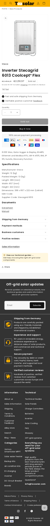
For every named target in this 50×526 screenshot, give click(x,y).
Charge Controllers (34, 409)
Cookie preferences (35, 505)
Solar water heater (13, 456)
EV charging (10, 471)
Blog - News (10, 438)
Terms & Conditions (9, 415)
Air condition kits (12, 466)
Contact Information (13, 505)
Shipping (24, 85)
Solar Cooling (31, 423)
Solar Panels (31, 404)
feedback (37, 101)
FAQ (27, 428)
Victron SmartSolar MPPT (12, 450)
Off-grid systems (33, 438)
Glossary (29, 433)
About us (8, 399)
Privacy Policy (27, 496)
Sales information (13, 404)
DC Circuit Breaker (13, 481)
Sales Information (11, 246)
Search (7, 433)
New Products (16, 9)
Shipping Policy (30, 501)
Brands (7, 485)
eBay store (9, 428)
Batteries (29, 414)
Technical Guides (33, 399)
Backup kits (9, 461)
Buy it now (25, 128)
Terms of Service (11, 501)
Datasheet (7, 207)
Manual (5, 211)
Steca (5, 64)
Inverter (29, 418)
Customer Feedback (9, 422)
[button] (5, 3)
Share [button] (7, 267)
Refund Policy (10, 496)
